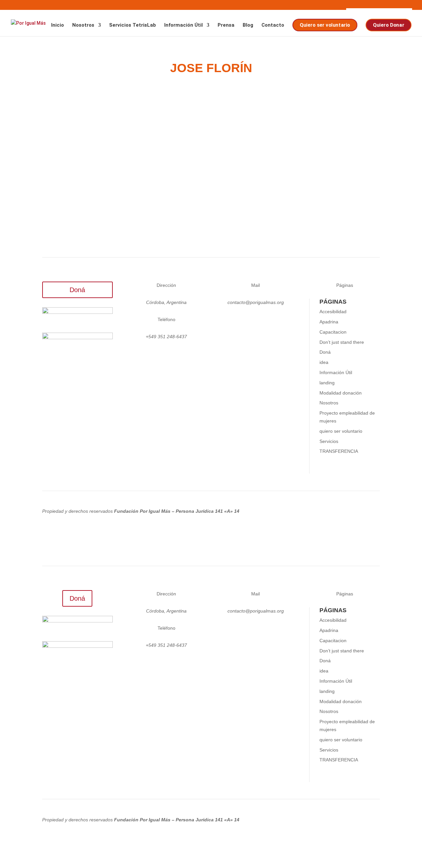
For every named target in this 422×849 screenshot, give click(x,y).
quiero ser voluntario (340, 431)
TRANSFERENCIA (338, 451)
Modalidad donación (340, 393)
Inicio (57, 25)
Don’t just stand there (341, 342)
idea (323, 362)
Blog (248, 25)
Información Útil (183, 25)
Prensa (226, 25)
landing (327, 382)
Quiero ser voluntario (324, 25)
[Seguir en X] (242, 321)
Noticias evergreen (141, 158)
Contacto (272, 25)
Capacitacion (333, 332)
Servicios (328, 441)
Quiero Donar (388, 25)
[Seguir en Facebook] (268, 321)
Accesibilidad (333, 311)
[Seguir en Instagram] (229, 321)
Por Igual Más (71, 158)
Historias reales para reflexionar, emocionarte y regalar (151, 148)
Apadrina (328, 321)
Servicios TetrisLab (132, 25)
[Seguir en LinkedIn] (255, 321)
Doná (77, 289)
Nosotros (83, 25)
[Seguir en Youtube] (282, 321)
